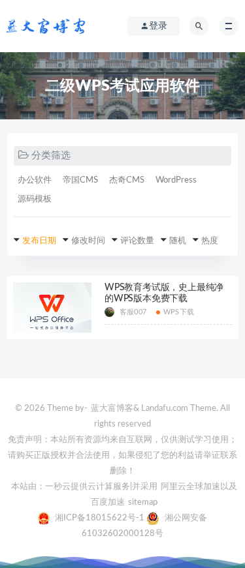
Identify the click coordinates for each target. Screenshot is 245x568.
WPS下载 (178, 312)
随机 (177, 241)
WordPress (176, 180)
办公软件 (35, 180)
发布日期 (39, 241)
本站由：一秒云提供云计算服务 (70, 487)
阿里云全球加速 (190, 487)
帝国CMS (80, 180)
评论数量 (137, 241)
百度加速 (108, 502)
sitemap (142, 502)
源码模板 (35, 199)
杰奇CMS (126, 180)
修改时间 (88, 241)
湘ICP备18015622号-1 (100, 518)
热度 (209, 241)
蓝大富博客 (112, 408)
